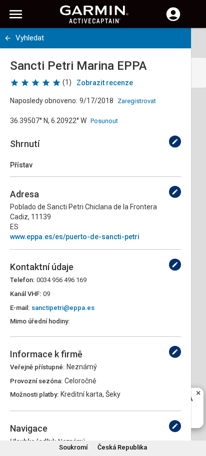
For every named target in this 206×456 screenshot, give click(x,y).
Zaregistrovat (137, 101)
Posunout (104, 121)
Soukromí (73, 447)
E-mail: (20, 307)
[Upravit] (175, 142)
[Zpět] (8, 38)
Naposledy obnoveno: (44, 101)
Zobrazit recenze (104, 82)
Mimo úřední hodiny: (40, 321)
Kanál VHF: (25, 294)
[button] (193, 410)
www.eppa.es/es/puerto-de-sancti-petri (75, 237)
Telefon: (22, 280)
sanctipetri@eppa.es (63, 307)
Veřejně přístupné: (37, 367)
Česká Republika (122, 447)
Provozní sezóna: (36, 381)
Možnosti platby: (34, 394)
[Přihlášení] (173, 20)
